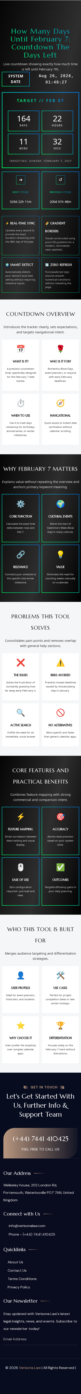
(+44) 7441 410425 (40, 1138)
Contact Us (17, 1270)
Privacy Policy (19, 1287)
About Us (15, 1262)
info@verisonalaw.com (26, 1225)
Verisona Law (30, 1367)
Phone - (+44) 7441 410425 (31, 1234)
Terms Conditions (22, 1278)
